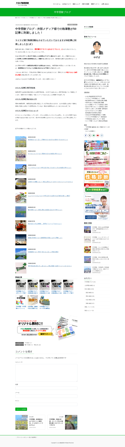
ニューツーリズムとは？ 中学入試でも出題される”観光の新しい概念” (49, 195)
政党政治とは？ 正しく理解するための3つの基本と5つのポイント (48, 139)
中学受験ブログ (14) (90, 282)
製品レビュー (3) (89, 310)
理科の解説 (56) (90, 296)
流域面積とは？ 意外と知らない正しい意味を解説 (43, 252)
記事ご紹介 (38, 344)
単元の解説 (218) (89, 289)
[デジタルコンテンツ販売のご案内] (46, 328)
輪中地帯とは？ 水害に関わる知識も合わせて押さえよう (45, 210)
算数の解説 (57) (90, 303)
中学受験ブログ (72, 24)
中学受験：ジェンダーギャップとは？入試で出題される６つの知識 (100, 238)
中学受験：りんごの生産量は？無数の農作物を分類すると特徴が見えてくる (100, 249)
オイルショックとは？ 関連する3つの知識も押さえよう (45, 153)
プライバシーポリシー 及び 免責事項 (26, 437)
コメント (18, 362)
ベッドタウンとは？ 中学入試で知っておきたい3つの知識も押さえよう (49, 167)
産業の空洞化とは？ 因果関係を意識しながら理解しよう (45, 237)
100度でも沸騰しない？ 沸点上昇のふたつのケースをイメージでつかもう (50, 181)
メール (17, 392)
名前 (16, 384)
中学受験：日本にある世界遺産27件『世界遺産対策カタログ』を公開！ (100, 228)
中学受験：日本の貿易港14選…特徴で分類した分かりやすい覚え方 (100, 259)
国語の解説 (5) (90, 292)
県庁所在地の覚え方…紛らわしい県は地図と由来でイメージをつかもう (50, 266)
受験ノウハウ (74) (89, 307)
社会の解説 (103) (90, 299)
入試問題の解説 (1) (90, 285)
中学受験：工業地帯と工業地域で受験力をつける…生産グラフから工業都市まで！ (100, 269)
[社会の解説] (21, 421)
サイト (17, 400)
